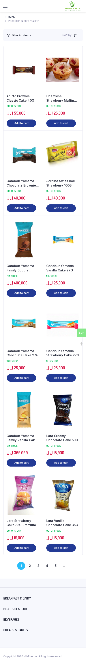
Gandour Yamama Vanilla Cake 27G (60, 268)
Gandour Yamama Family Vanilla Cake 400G (22, 438)
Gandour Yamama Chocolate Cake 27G (23, 353)
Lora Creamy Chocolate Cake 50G (62, 438)
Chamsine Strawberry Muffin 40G (60, 98)
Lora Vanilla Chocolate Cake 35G (62, 523)
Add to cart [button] (21, 123)
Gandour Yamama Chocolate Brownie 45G (21, 183)
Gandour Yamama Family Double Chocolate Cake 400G (20, 268)
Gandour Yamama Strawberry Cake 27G (62, 353)
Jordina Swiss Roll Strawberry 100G (60, 183)
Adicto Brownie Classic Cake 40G (20, 98)
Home (11, 16)
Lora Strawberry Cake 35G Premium (21, 523)
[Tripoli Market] (72, 6)
